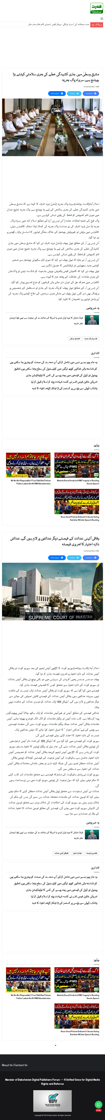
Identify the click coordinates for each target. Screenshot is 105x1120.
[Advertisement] (52, 47)
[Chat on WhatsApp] (98, 1104)
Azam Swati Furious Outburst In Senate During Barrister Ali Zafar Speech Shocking (80, 518)
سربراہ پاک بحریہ (90, 338)
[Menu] (102, 19)
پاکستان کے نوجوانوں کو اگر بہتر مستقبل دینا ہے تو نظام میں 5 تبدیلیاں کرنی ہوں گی (52, 23)
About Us (7, 1065)
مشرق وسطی (74, 338)
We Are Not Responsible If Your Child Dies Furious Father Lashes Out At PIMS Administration (31, 482)
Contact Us (20, 1065)
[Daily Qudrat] (96, 8)
